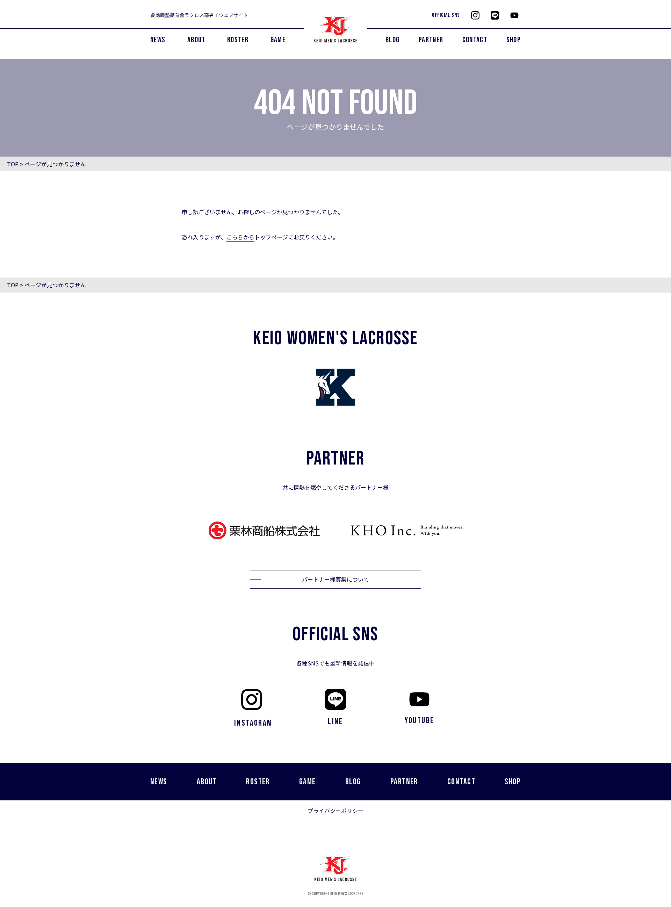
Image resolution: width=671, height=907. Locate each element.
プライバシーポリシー (335, 810)
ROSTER (237, 40)
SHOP (513, 40)
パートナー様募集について (335, 579)
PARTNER (431, 40)
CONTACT (474, 40)
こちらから (240, 237)
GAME (278, 40)
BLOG (392, 40)
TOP (13, 164)
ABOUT (196, 40)
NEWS (157, 40)
